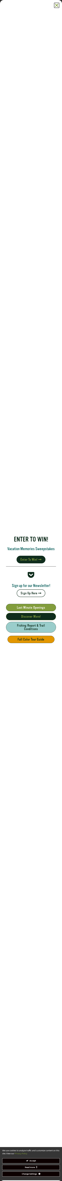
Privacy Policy (21, 1153)
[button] (56, 5)
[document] (31, 590)
